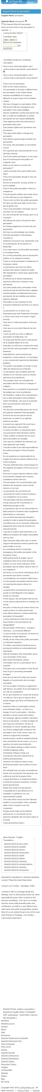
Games (4, 1050)
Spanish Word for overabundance (18, 864)
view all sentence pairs (13, 823)
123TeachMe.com (26, 1088)
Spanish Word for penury (14, 850)
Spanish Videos (7, 1061)
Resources (5, 1035)
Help (3, 1032)
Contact (4, 1026)
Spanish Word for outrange (15, 861)
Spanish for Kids (8, 1053)
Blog (3, 1079)
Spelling (4, 1067)
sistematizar (13, 1015)
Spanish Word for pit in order (16, 844)
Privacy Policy (23, 1090)
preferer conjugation (25, 1009)
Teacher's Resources (10, 1056)
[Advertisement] (21, 943)
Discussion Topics (8, 1064)
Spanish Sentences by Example (14, 1038)
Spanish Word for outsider (15, 847)
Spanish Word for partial (14, 855)
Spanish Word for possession (16, 870)
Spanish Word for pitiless (14, 858)
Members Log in (8, 1024)
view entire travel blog (11, 918)
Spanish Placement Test (11, 1041)
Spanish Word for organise (15, 867)
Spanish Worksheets (10, 1058)
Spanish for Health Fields (13, 1012)
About (3, 1029)
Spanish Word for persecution (16, 852)
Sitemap (4, 1073)
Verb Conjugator (8, 1044)
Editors (4, 1076)
